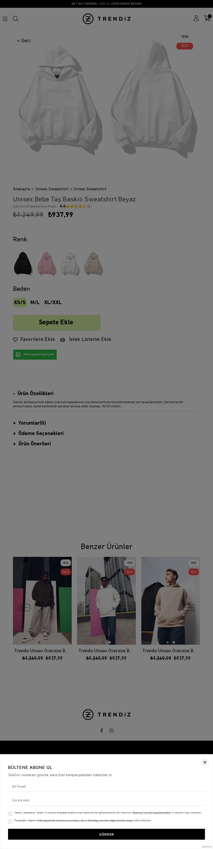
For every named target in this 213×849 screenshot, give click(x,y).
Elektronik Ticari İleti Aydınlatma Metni (151, 812)
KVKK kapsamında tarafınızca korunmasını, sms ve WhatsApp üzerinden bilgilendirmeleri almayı (85, 820)
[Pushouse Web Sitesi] (206, 847)
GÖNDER (106, 834)
